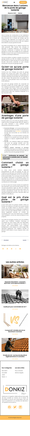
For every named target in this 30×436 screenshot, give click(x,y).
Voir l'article (15, 285)
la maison (18, 131)
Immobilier (4, 372)
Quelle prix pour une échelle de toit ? (15, 307)
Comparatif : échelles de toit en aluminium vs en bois (15, 331)
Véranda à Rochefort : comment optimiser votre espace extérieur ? (15, 282)
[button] (14, 2)
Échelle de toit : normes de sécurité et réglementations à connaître (15, 355)
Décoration (4, 370)
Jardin (3, 374)
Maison (3, 377)
